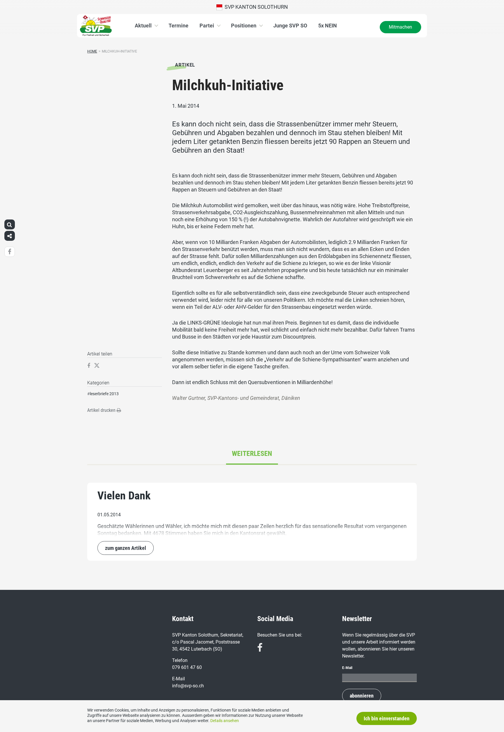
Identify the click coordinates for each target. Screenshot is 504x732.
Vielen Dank (123, 495)
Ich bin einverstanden (387, 718)
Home (92, 51)
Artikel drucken (102, 410)
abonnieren (362, 696)
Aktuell (143, 25)
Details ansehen (224, 720)
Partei (207, 25)
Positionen (243, 25)
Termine (178, 25)
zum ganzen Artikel (125, 548)
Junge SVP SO (290, 25)
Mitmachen (400, 27)
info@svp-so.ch (188, 686)
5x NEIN (327, 25)
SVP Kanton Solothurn (255, 7)
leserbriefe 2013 (104, 393)
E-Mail (347, 668)
